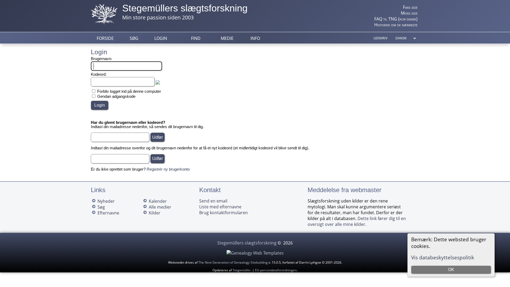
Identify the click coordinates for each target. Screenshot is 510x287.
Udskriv (380, 38)
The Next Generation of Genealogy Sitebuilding (233, 262)
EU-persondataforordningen (276, 270)
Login (160, 38)
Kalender (158, 201)
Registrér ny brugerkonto (168, 169)
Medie (227, 38)
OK (451, 269)
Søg (134, 38)
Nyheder (106, 201)
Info (255, 38)
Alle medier (160, 207)
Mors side (409, 13)
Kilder (154, 213)
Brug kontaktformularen (223, 213)
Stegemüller (242, 270)
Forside (105, 38)
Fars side (410, 7)
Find (196, 38)
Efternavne (108, 213)
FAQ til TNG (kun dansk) (396, 19)
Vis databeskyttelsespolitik (442, 257)
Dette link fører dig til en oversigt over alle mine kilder (357, 221)
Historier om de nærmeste (396, 25)
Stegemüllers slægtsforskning (185, 8)
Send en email (213, 201)
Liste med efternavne (220, 207)
